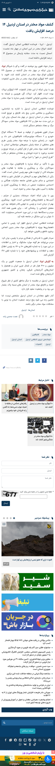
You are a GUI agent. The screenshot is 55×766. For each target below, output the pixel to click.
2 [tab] (11, 518)
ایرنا (30, 10)
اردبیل (23, 310)
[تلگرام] (49, 740)
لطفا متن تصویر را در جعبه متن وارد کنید (36, 491)
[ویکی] (25, 744)
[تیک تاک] (35, 744)
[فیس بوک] (6, 740)
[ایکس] (44, 740)
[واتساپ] (20, 744)
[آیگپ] (25, 740)
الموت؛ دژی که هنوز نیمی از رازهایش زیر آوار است (32, 560)
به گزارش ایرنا (46, 261)
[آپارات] (35, 740)
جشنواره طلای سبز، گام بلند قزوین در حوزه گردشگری (29, 647)
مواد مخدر (46, 334)
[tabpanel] (27, 544)
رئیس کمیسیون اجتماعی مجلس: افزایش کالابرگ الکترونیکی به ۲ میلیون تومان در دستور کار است (26, 653)
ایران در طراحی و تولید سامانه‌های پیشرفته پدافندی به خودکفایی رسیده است (28, 687)
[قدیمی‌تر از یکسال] (40, 392)
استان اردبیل (17, 339)
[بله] (30, 740)
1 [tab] (14, 518)
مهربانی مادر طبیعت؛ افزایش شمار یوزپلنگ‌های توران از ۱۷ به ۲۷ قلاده (26, 694)
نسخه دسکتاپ (27, 731)
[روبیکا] (40, 740)
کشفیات (39, 344)
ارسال (6, 503)
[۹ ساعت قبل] (27, 539)
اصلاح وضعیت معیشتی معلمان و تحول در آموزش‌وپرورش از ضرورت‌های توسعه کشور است (26, 701)
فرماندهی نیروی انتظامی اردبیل (38, 339)
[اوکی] (30, 744)
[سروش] (15, 740)
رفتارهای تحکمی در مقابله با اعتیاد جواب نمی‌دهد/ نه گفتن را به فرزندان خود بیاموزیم (15, 407)
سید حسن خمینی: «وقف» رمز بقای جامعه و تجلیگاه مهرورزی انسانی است (29, 668)
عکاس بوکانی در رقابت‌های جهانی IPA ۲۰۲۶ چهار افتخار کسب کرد (27, 642)
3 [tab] (7, 518)
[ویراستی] (10, 740)
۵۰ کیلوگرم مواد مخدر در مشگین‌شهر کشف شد (43, 438)
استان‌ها (31, 310)
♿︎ (48, 759)
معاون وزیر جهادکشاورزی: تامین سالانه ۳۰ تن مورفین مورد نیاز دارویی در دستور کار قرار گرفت (26, 661)
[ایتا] (20, 740)
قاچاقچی (35, 334)
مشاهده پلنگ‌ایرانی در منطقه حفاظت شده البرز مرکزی (28, 673)
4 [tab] (4, 518)
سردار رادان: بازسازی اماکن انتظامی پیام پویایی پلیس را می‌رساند (28, 679)
